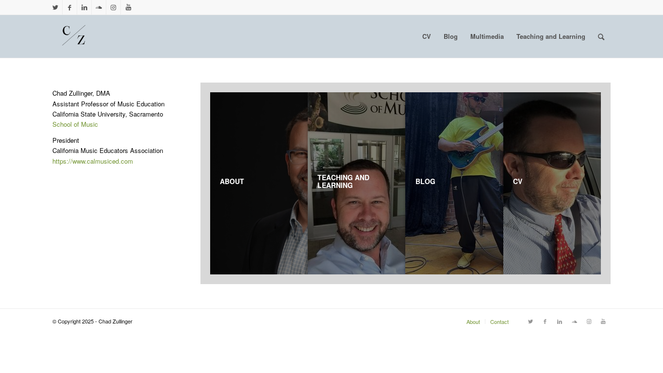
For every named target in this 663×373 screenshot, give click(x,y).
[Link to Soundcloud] (99, 7)
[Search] (601, 36)
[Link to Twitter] (55, 7)
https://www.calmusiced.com (92, 161)
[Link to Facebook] (70, 7)
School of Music (75, 124)
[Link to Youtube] (128, 7)
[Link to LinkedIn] (84, 7)
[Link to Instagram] (113, 7)
